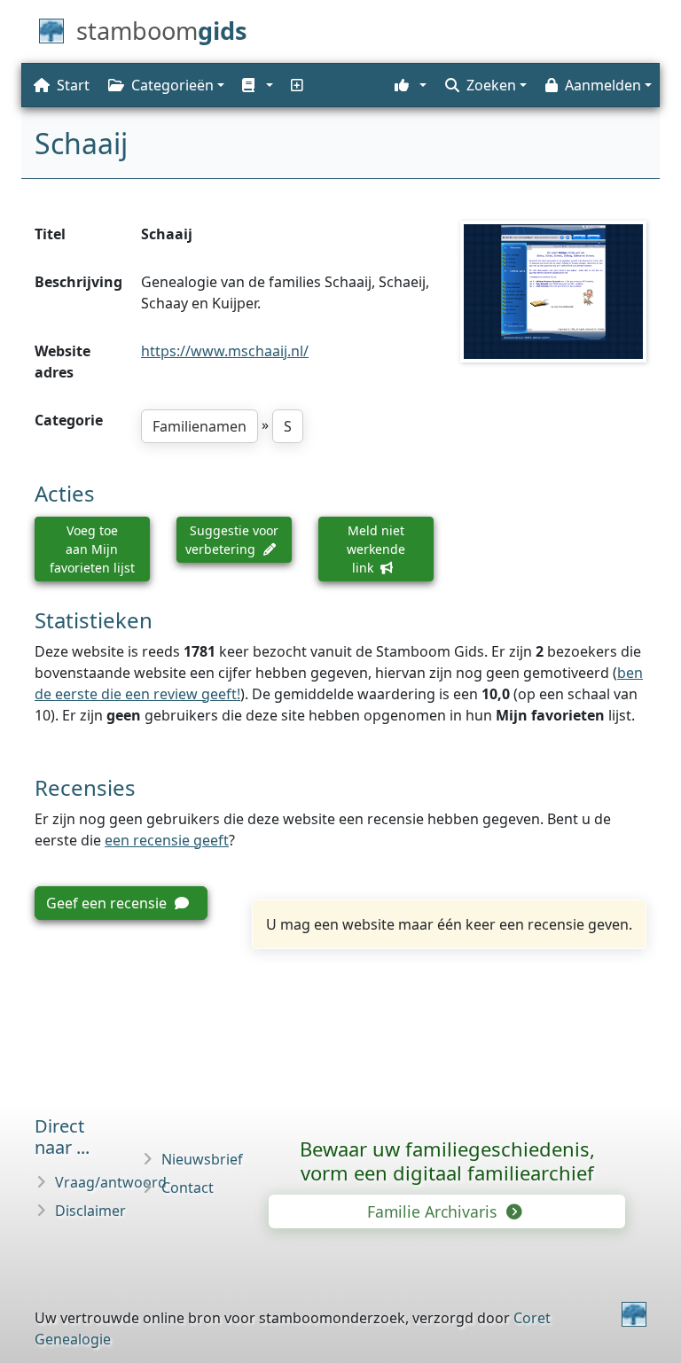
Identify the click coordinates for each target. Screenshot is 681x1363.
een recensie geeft (167, 840)
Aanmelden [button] (603, 85)
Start (73, 85)
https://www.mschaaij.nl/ (225, 351)
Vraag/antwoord (111, 1182)
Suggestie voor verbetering (231, 539)
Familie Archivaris (434, 1211)
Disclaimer (90, 1210)
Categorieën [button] (172, 85)
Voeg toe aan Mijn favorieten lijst (92, 549)
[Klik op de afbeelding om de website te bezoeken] (553, 291)
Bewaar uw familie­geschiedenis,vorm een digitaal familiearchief (447, 1160)
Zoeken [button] (491, 85)
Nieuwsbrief (202, 1159)
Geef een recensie (108, 903)
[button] (255, 85)
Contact (187, 1187)
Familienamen (200, 426)
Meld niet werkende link (376, 549)
